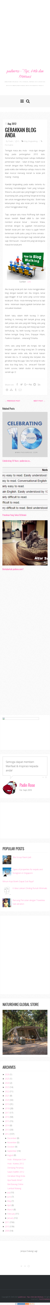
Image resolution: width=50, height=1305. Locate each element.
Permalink (9, 145)
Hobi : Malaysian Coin (16, 1159)
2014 (7, 1125)
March (10, 1209)
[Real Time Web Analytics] (30, 1304)
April (9, 1205)
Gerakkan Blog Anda (20, 132)
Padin (10, 141)
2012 (7, 1134)
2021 (7, 1095)
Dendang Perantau (15, 1167)
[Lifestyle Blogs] (20, 1304)
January (10, 1218)
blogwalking (32, 141)
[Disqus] (25, 609)
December (11, 1138)
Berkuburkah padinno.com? (12, 569)
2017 (7, 1112)
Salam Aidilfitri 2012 (15, 1172)
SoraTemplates (44, 1299)
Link (29, 281)
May (9, 1201)
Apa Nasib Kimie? (14, 1180)
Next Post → (39, 401)
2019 (7, 1104)
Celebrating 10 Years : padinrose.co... (16, 460)
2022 (7, 1091)
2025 (7, 1078)
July (8, 1192)
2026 (7, 1074)
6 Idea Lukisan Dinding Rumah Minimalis (30, 888)
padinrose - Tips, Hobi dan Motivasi (25, 74)
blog (25, 141)
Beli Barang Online (15, 1184)
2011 (7, 1222)
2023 (7, 1087)
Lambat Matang (14, 1188)
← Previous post (12, 401)
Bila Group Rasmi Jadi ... (23, 857)
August (10, 1155)
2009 (7, 1230)
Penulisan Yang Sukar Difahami (14, 515)
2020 (7, 1100)
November (12, 1142)
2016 (7, 1117)
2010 (7, 1226)
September (12, 1151)
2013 (7, 1129)
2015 (7, 1121)
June (9, 1196)
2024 (7, 1083)
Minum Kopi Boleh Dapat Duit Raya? (18, 881)
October (10, 1146)
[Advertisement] (25, 27)
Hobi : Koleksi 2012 (15, 1163)
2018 (7, 1108)
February (11, 1213)
